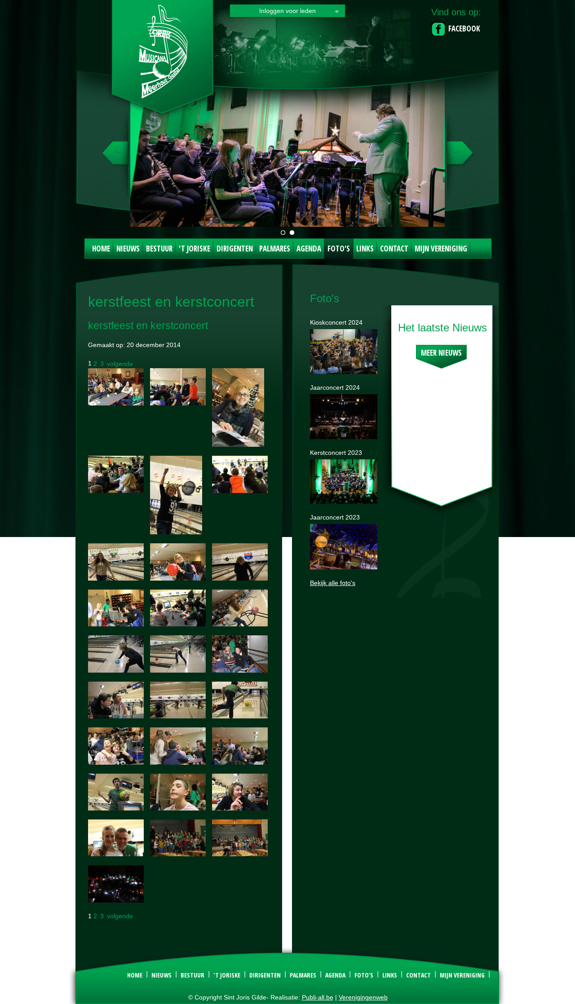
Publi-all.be (317, 997)
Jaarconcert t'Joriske (283, 232)
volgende (120, 363)
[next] (459, 157)
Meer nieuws (441, 353)
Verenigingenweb (363, 997)
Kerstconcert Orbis (292, 232)
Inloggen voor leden (287, 10)
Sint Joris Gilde (163, 60)
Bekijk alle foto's (332, 582)
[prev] (116, 157)
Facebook (464, 28)
